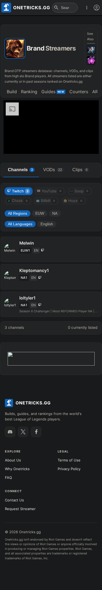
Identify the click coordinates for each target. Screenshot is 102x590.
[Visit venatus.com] (88, 145)
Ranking (29, 91)
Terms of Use (69, 460)
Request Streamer (20, 509)
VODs (52, 169)
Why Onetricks (17, 469)
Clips (80, 169)
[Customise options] (96, 7)
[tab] (12, 92)
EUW (39, 213)
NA (54, 213)
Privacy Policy (69, 469)
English (47, 224)
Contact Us (14, 500)
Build (12, 91)
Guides (52, 91)
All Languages (20, 224)
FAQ (8, 477)
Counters (78, 91)
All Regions (17, 213)
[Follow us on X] (23, 432)
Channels (20, 169)
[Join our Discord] (10, 432)
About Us (13, 460)
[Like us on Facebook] (36, 432)
